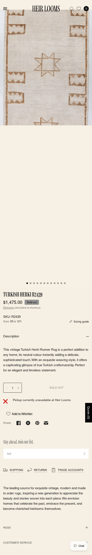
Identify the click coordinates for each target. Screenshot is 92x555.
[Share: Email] (46, 423)
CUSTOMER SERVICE (17, 542)
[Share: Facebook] (18, 423)
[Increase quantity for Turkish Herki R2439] (18, 388)
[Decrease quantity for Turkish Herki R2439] (6, 388)
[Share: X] (28, 423)
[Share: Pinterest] (37, 423)
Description (11, 336)
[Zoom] (46, 67)
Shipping (8, 307)
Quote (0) (88, 412)
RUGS (7, 527)
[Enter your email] (84, 454)
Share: (7, 422)
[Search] (71, 8)
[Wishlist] (79, 9)
